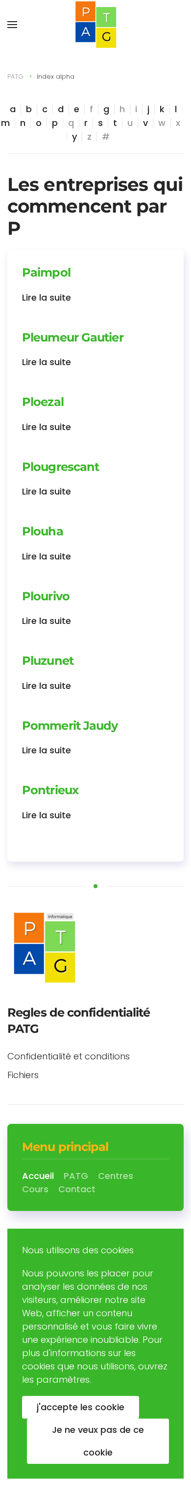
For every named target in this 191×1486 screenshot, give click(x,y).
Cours (35, 1189)
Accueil (38, 1176)
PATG (15, 76)
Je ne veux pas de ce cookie (98, 1441)
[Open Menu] (12, 24)
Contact (77, 1189)
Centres (115, 1176)
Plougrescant (60, 467)
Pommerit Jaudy (70, 725)
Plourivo (46, 596)
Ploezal (43, 402)
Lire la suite (46, 297)
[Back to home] (95, 24)
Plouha (42, 531)
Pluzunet (47, 660)
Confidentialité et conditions (68, 1056)
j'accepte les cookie (80, 1407)
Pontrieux (50, 790)
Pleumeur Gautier (72, 337)
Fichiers (23, 1075)
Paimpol (46, 272)
